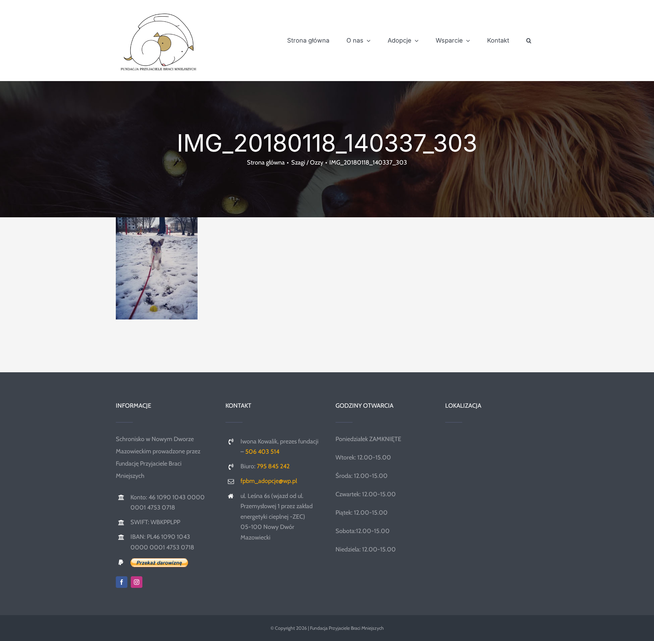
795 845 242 (273, 466)
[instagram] (136, 582)
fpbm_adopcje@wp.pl (268, 481)
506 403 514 (262, 451)
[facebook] (121, 582)
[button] (528, 40)
